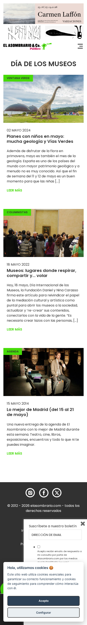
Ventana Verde (18, 78)
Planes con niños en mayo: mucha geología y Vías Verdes (40, 138)
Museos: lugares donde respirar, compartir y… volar (41, 273)
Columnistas (17, 212)
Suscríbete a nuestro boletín (53, 526)
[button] (27, 46)
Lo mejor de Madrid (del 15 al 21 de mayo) (40, 412)
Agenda (13, 351)
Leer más (14, 190)
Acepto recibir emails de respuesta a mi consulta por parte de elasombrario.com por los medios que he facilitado (59, 556)
